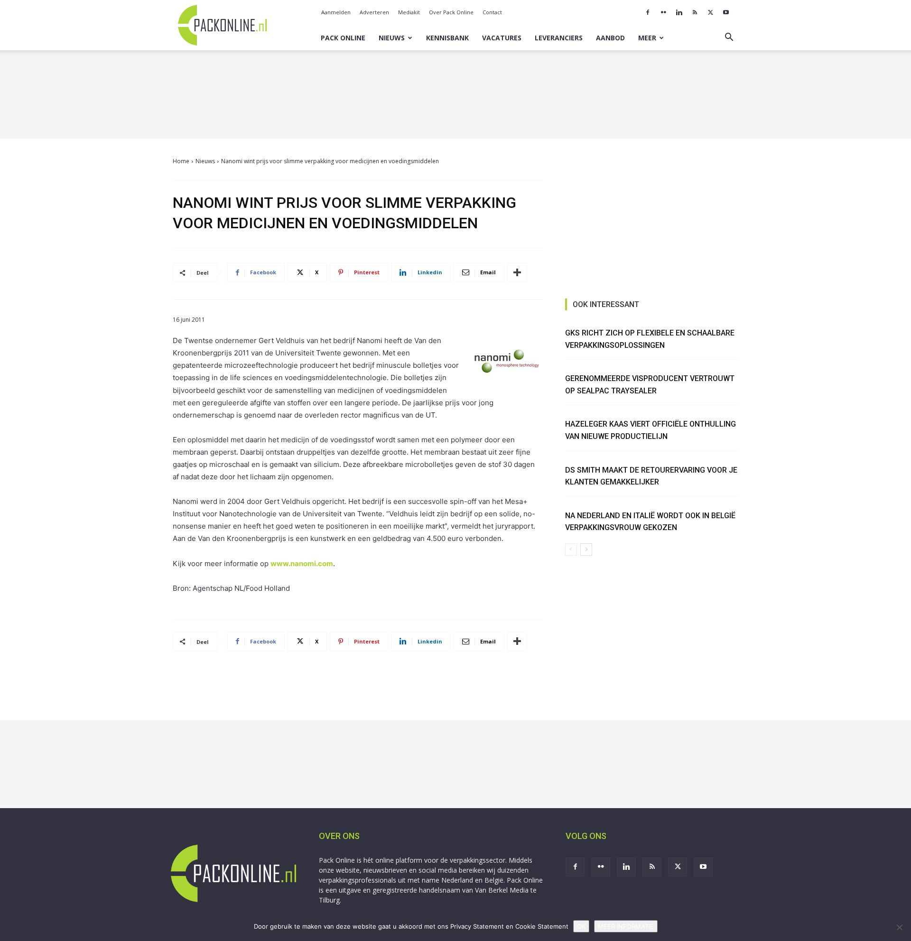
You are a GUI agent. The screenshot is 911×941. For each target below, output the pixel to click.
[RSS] (695, 12)
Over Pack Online (451, 12)
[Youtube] (726, 12)
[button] (728, 38)
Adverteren (374, 12)
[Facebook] (648, 12)
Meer (647, 37)
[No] (899, 927)
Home (181, 161)
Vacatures (501, 37)
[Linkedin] (679, 12)
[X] (710, 12)
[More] (517, 272)
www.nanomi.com (301, 563)
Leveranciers (559, 37)
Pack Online (343, 37)
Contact (492, 12)
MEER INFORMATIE (626, 926)
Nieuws (392, 37)
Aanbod (610, 37)
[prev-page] (571, 549)
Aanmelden (336, 12)
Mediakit (409, 12)
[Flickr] (663, 12)
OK (581, 926)
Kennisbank (447, 37)
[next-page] (586, 549)
